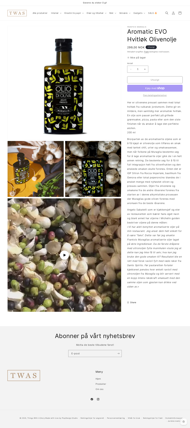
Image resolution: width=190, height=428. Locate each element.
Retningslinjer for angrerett (92, 418)
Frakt (146, 52)
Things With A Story (36, 418)
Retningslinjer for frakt (153, 418)
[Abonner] (118, 353)
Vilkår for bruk (134, 418)
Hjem (98, 378)
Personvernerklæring (116, 418)
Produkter (101, 384)
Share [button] (133, 302)
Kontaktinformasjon (174, 418)
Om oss (99, 389)
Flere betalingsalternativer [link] (155, 95)
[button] (56, 13)
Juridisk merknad (175, 421)
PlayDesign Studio (70, 418)
